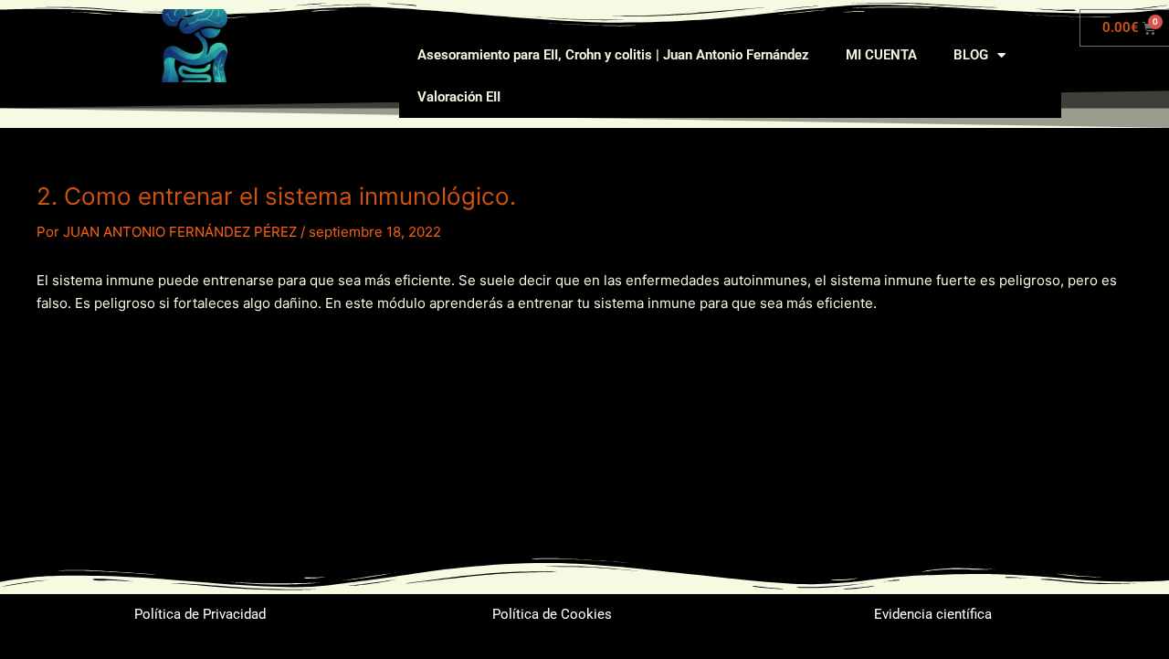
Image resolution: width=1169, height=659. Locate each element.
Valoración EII (458, 97)
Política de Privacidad (200, 614)
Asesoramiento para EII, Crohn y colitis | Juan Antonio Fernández (613, 55)
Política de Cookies (552, 614)
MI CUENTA (881, 55)
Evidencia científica (933, 614)
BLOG (970, 55)
